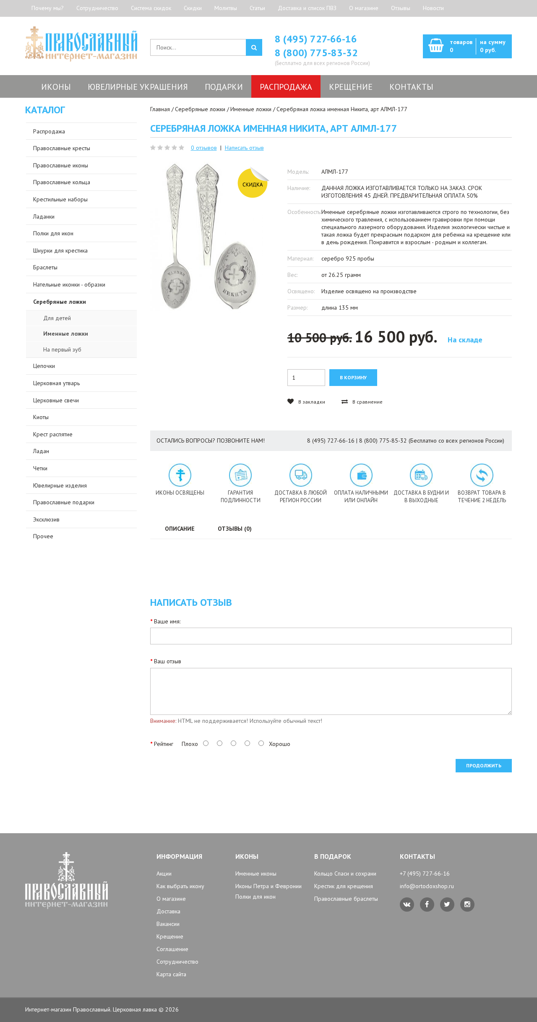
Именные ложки (250, 109)
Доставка (168, 911)
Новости (433, 8)
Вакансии (168, 924)
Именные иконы (255, 873)
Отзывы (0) (235, 528)
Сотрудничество (97, 8)
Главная (160, 109)
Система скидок (151, 8)
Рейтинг (163, 744)
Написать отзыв (244, 147)
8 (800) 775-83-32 (316, 52)
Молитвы (225, 8)
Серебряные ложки (200, 109)
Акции (164, 873)
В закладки (311, 402)
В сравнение (367, 402)
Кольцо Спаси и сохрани (345, 873)
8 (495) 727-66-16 (316, 38)
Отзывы (400, 8)
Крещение (169, 936)
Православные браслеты (346, 898)
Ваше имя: (167, 621)
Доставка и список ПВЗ (307, 8)
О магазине (363, 8)
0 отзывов (204, 147)
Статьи (257, 8)
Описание (180, 528)
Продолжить (483, 765)
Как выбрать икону (180, 886)
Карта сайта (171, 974)
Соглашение (172, 949)
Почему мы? (47, 8)
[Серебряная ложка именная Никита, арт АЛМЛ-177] (206, 237)
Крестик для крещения (343, 886)
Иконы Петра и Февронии (268, 886)
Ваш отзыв (167, 661)
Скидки (193, 8)
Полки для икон (255, 896)
